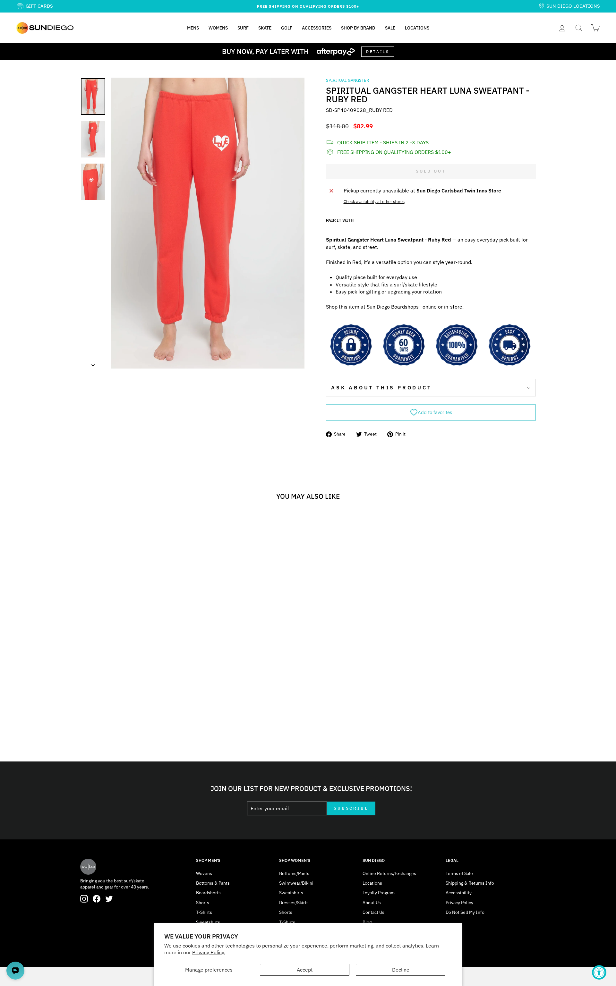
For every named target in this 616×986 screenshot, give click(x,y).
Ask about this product (381, 387)
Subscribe (351, 808)
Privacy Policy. (208, 952)
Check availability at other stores (374, 201)
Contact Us (373, 912)
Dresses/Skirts (294, 902)
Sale (390, 28)
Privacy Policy (459, 902)
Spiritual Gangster (347, 80)
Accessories (316, 28)
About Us (372, 902)
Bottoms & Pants (213, 883)
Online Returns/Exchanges (389, 873)
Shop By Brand (358, 28)
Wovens (204, 873)
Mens (193, 28)
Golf (286, 28)
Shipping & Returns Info (470, 883)
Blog (367, 922)
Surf (243, 28)
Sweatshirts (208, 922)
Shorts (202, 902)
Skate (264, 28)
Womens (218, 28)
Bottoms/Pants (294, 873)
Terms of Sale (459, 873)
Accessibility (459, 893)
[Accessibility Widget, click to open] (599, 972)
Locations (417, 28)
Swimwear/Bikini (296, 883)
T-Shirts (204, 912)
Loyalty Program (379, 893)
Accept (305, 969)
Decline (400, 969)
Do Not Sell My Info (465, 912)
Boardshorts (208, 893)
